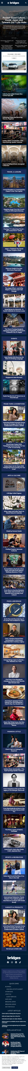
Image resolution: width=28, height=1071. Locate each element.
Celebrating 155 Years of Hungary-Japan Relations (17, 1053)
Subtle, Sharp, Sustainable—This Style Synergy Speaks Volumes (14, 769)
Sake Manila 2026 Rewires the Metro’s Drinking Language (14, 358)
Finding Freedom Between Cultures (14, 550)
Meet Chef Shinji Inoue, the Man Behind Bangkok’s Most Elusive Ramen (14, 723)
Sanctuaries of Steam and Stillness (7, 41)
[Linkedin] (16, 962)
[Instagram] (12, 962)
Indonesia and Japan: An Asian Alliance (12, 1018)
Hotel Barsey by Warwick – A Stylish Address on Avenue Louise (14, 310)
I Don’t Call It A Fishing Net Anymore (14, 750)
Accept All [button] (14, 1067)
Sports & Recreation (14, 857)
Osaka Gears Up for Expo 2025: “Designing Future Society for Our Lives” (14, 467)
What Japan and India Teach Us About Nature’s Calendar (14, 512)
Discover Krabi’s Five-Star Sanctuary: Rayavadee (14, 269)
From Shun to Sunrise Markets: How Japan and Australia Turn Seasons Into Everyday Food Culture (14, 592)
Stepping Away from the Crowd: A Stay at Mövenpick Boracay (14, 210)
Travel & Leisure (14, 172)
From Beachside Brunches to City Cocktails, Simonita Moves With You (14, 810)
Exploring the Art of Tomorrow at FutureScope (14, 396)
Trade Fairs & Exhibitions (14, 404)
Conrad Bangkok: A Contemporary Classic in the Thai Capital (14, 190)
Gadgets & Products (14, 907)
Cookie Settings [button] (6, 1067)
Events (14, 338)
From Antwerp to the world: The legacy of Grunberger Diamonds (14, 789)
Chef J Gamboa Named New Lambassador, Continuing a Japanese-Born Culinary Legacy (7, 47)
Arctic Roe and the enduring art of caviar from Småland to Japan (14, 619)
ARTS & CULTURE (14, 14)
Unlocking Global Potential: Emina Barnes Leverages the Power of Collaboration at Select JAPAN (14, 424)
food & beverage (14, 601)
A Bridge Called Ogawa (14, 493)
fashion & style (14, 731)
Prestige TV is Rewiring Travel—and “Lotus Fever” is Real (14, 229)
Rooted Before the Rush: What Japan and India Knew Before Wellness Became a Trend (14, 570)
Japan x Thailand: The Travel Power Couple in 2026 (14, 249)
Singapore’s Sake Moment (14, 377)
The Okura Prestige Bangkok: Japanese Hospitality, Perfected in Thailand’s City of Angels (14, 330)
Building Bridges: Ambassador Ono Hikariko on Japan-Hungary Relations (16, 1044)
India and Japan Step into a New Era (11, 1016)
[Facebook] (8, 962)
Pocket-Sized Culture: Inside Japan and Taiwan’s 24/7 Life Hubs (21, 42)
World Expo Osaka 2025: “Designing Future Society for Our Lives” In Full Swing (14, 446)
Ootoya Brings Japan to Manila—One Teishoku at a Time (14, 660)
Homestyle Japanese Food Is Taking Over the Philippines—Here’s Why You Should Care (14, 702)
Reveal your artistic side (14, 949)
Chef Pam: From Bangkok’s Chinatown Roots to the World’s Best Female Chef (14, 681)
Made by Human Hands (14, 531)
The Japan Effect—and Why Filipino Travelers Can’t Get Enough (14, 289)
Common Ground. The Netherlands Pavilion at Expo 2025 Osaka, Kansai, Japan (18, 1036)
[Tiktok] (20, 962)
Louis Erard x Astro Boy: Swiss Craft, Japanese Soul (14, 850)
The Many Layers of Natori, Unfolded (14, 830)
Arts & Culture (14, 475)
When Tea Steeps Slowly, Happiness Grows (14, 20)
